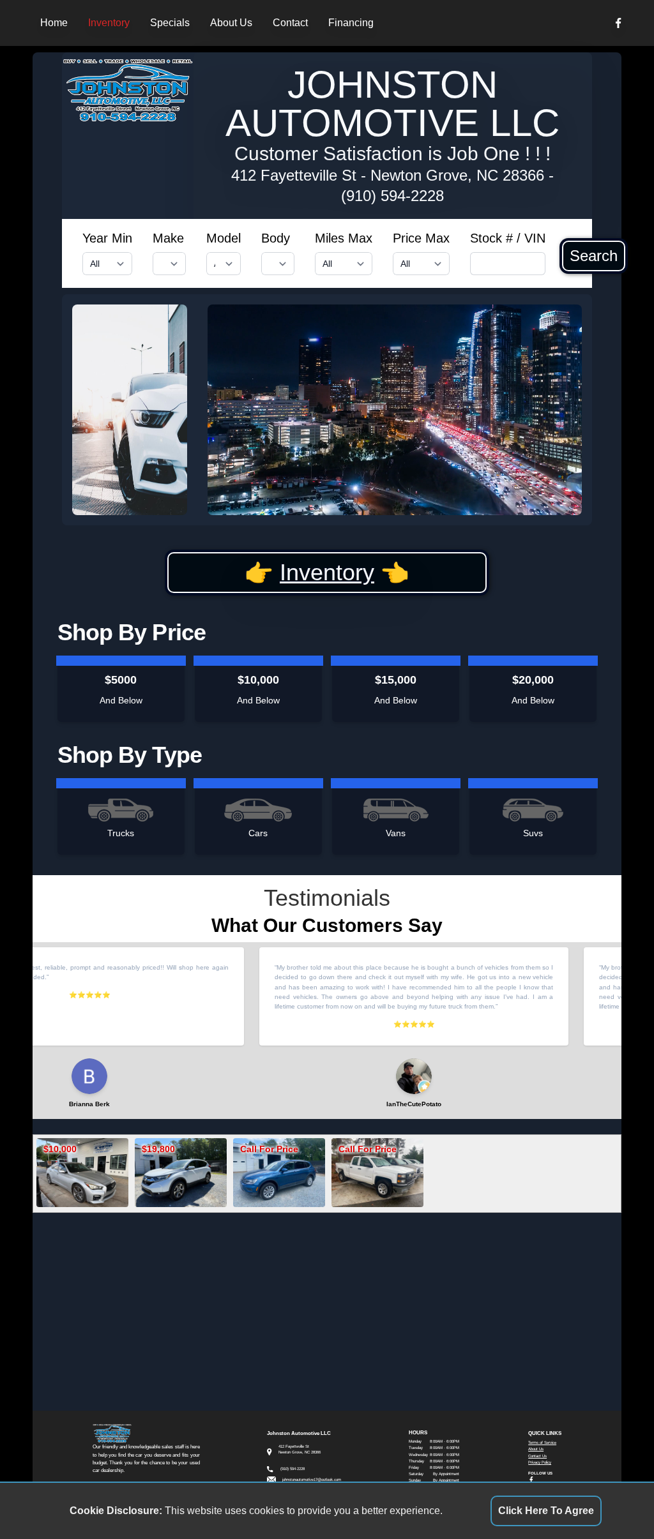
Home (54, 22)
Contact (290, 22)
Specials (170, 22)
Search (594, 256)
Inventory (109, 22)
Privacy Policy (539, 1462)
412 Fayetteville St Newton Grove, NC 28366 (387, 175)
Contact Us (537, 1455)
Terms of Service (542, 1442)
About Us (231, 22)
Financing (351, 22)
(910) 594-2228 (392, 195)
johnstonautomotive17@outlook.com (311, 1479)
